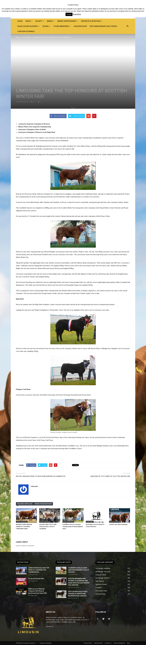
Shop (128, 643)
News (28, 21)
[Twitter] (103, 619)
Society (38, 21)
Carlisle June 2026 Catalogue (118, 524)
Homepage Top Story (102, 571)
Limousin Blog (100, 594)
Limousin (34, 486)
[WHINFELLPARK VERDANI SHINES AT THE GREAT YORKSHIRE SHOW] (26, 515)
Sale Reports (99, 581)
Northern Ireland (101, 584)
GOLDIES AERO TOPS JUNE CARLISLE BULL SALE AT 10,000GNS (47, 526)
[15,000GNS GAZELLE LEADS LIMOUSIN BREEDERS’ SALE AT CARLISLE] (61, 570)
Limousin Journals (26, 31)
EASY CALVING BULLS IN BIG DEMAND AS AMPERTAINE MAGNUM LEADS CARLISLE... (78, 594)
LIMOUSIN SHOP (80, 26)
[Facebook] (97, 619)
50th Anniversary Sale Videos (103, 26)
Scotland (98, 587)
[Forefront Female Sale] (21, 581)
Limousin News (26, 37)
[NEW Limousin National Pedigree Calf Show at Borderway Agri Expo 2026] (21, 591)
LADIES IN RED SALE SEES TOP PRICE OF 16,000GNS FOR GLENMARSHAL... (38, 570)
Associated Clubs (101, 591)
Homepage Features (102, 578)
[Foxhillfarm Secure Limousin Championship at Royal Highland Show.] (73, 515)
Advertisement (98, 643)
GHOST (37, 643)
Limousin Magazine (119, 643)
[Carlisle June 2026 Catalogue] (119, 515)
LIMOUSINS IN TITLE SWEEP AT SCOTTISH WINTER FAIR (110, 476)
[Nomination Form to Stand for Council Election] (96, 515)
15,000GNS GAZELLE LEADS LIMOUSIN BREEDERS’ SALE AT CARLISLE (78, 570)
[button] (127, 26)
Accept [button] (69, 14)
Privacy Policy (88, 643)
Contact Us (108, 643)
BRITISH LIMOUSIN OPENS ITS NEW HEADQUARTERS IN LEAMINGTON (40, 476)
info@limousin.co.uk (61, 626)
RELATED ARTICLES (24, 504)
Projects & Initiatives (91, 21)
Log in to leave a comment (25, 545)
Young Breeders (61, 26)
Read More (77, 14)
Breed (50, 21)
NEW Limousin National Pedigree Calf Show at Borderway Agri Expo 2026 (37, 591)
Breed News (89, 521)
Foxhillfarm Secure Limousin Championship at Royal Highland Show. (73, 526)
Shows (45, 26)
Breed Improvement (67, 21)
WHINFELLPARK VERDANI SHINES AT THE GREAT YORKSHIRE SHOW (24, 526)
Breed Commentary (22, 521)
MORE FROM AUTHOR (43, 504)
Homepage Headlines (102, 568)
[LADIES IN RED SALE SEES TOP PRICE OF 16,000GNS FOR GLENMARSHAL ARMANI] (21, 570)
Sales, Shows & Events (27, 26)
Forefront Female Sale (36, 578)
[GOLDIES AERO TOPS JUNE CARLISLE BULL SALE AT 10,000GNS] (49, 515)
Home (20, 21)
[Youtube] (109, 619)
